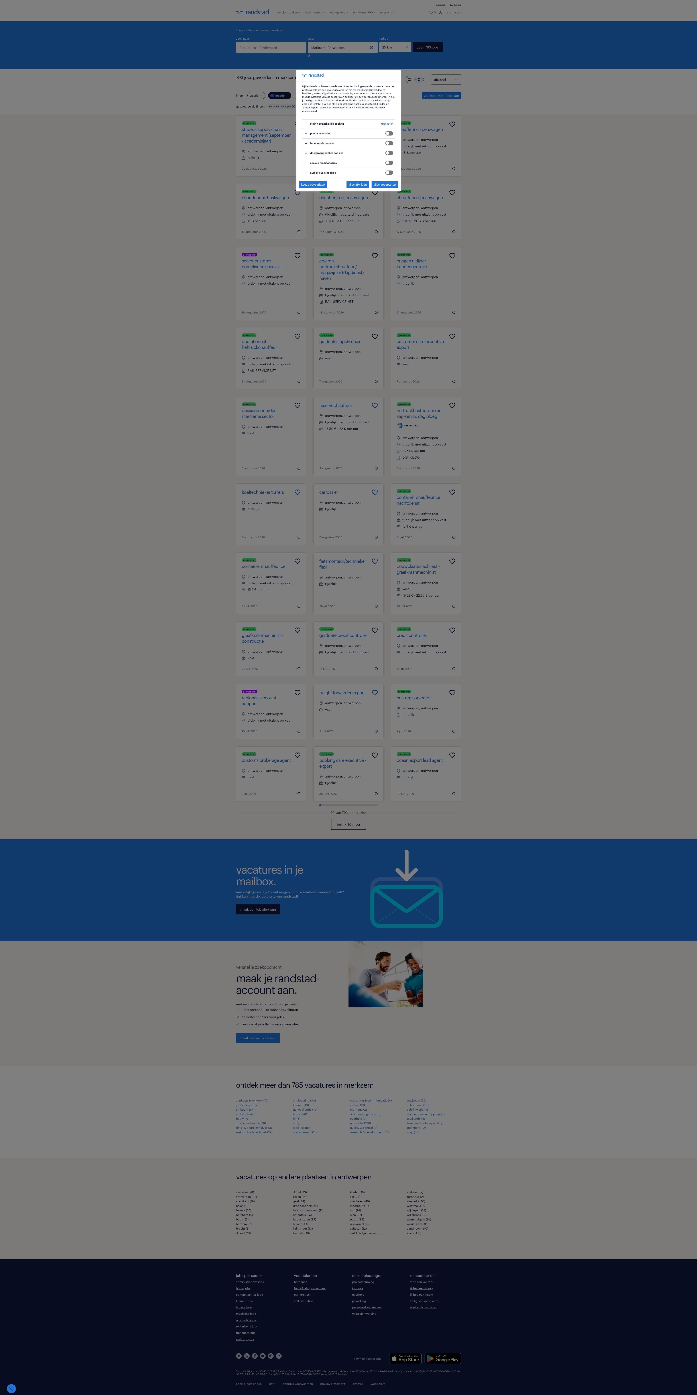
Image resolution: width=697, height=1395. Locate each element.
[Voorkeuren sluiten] (11, 1388)
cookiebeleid (309, 111)
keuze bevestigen (313, 184)
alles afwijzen (357, 184)
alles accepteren (385, 184)
